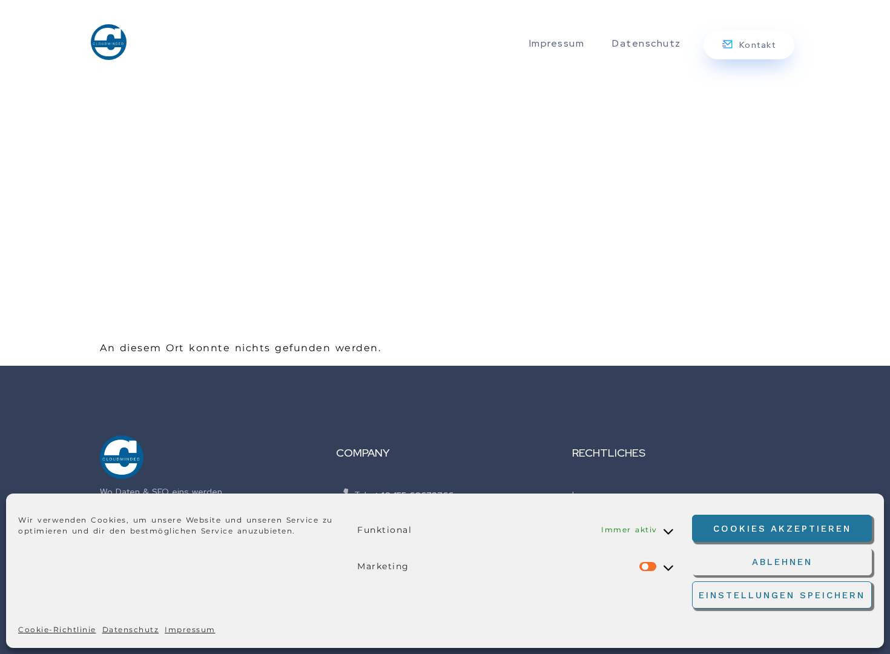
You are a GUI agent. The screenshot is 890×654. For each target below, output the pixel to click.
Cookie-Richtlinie (57, 629)
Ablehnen (782, 562)
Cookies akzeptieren (782, 528)
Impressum (190, 629)
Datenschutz (130, 629)
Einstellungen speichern (782, 595)
